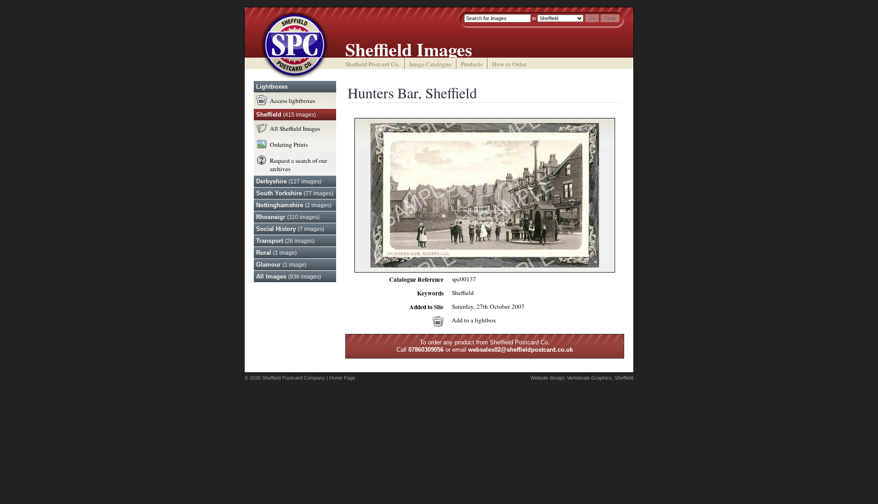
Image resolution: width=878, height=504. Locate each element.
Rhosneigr (288, 217)
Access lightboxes (292, 101)
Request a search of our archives (298, 164)
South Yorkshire (294, 193)
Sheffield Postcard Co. (372, 64)
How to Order (509, 64)
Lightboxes (272, 86)
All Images (288, 276)
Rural (276, 252)
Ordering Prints (289, 144)
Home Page (342, 378)
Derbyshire (288, 181)
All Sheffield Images (295, 128)
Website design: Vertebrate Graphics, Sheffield (581, 378)
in (534, 18)
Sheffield (286, 114)
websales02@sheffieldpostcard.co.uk (520, 349)
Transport (285, 240)
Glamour (281, 264)
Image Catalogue (430, 64)
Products (471, 64)
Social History (290, 228)
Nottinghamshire (294, 205)
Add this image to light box (438, 321)
